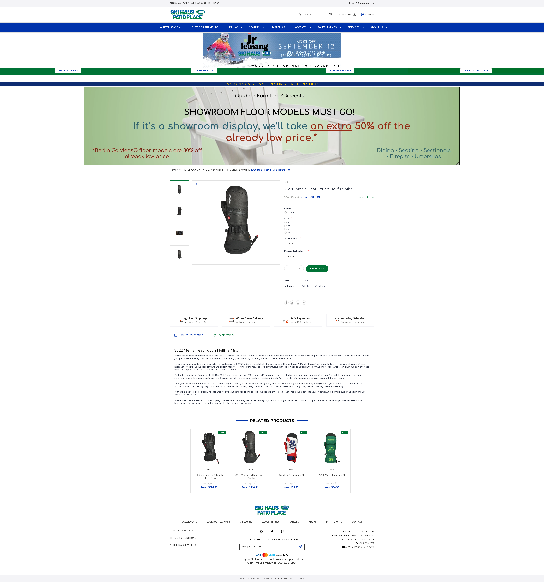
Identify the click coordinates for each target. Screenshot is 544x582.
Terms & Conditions (183, 538)
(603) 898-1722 (366, 3)
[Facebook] (286, 302)
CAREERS (294, 522)
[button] (272, 50)
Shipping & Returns (183, 545)
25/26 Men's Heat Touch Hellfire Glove (209, 477)
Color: (289, 208)
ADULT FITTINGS (271, 522)
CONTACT (357, 522)
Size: (288, 218)
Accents (301, 27)
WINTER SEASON (170, 27)
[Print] (298, 302)
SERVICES (353, 27)
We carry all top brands (352, 322)
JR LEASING (246, 522)
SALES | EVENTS (327, 27)
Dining (233, 27)
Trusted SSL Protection (301, 322)
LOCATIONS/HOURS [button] (204, 70)
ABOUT (312, 522)
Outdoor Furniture (204, 27)
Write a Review (366, 197)
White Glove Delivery (249, 318)
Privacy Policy (183, 530)
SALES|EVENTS (189, 522)
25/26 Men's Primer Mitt (291, 475)
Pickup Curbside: (297, 251)
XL (289, 232)
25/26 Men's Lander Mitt (331, 475)
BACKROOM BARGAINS (218, 522)
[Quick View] (222, 435)
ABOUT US (376, 27)
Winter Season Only (199, 322)
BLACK (291, 212)
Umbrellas (278, 27)
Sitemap (300, 578)
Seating (254, 27)
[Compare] (222, 442)
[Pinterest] (304, 302)
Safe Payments (300, 318)
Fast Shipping (198, 318)
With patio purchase (246, 322)
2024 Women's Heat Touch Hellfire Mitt (250, 477)
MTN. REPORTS (334, 522)
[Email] (292, 302)
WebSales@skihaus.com (359, 547)
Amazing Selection (353, 318)
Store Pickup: (295, 238)
